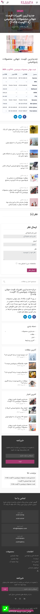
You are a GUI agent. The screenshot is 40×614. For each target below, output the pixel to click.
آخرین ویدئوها (29, 340)
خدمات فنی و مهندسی (31, 555)
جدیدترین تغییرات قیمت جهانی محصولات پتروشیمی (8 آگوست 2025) (17, 427)
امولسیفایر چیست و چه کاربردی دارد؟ (15, 372)
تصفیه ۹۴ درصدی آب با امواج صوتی (16, 417)
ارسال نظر (32, 270)
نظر (36, 249)
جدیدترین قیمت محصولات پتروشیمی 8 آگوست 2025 (20, 478)
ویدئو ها (35, 565)
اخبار (32, 337)
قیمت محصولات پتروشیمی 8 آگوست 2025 (23, 484)
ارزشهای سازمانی (33, 568)
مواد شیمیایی (14, 555)
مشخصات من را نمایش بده (27, 263)
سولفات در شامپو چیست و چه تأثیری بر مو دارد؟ (16, 382)
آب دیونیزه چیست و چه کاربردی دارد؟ (15, 355)
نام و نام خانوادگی (31, 233)
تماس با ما (35, 561)
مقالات (32, 334)
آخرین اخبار (20, 11)
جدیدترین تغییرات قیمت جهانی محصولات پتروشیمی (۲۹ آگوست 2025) (17, 401)
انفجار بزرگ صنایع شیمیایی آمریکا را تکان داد (16, 409)
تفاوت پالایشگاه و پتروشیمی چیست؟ (16, 363)
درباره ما (35, 558)
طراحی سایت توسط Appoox (20, 611)
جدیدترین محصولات (28, 331)
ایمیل (35, 241)
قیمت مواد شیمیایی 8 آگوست (26, 481)
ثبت (20, 461)
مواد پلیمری (14, 558)
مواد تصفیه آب (13, 561)
